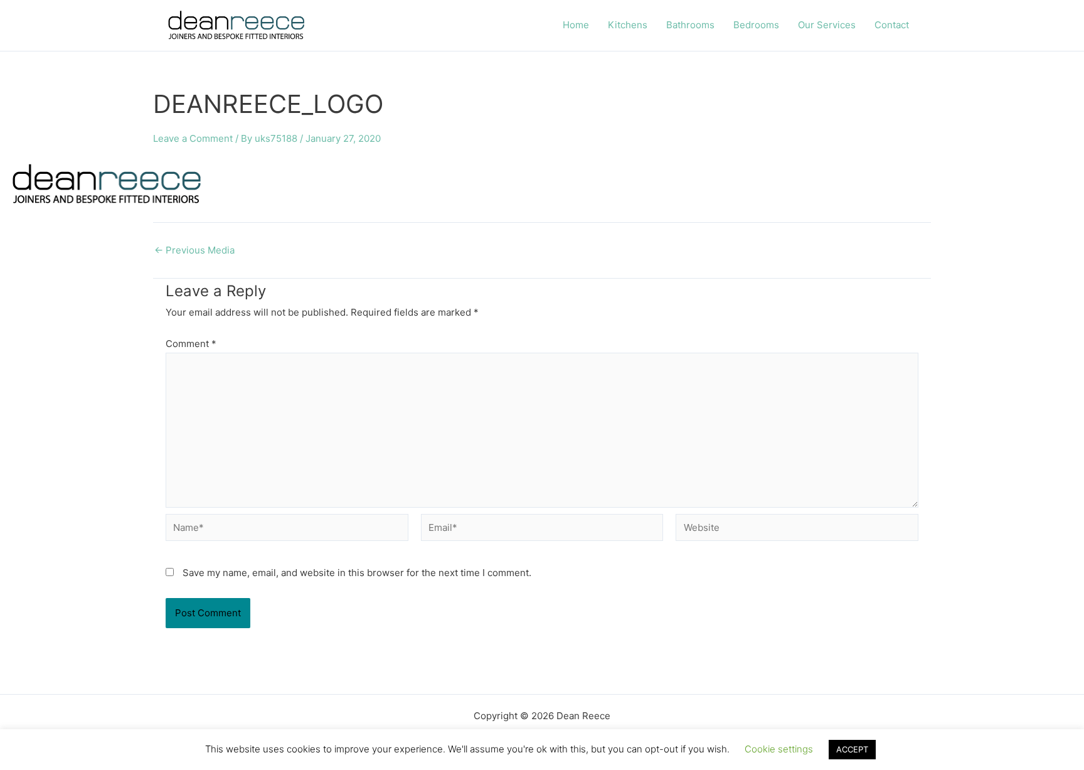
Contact (891, 25)
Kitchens (627, 25)
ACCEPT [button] (852, 749)
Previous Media (194, 250)
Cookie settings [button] (779, 749)
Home (576, 25)
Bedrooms (756, 25)
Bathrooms (690, 25)
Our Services (827, 25)
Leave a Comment (193, 138)
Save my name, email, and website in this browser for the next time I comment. (357, 573)
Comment (191, 344)
